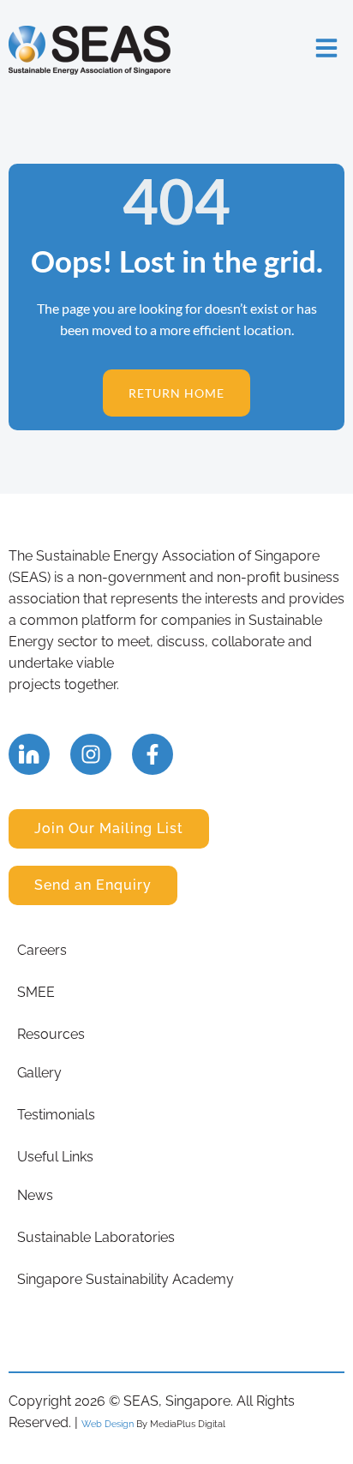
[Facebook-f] (152, 754)
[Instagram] (90, 754)
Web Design (107, 1424)
